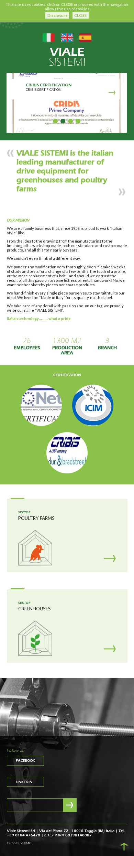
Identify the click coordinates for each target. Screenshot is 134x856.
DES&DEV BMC (19, 843)
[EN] (67, 37)
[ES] (85, 37)
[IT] (49, 37)
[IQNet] (41, 405)
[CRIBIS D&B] (67, 452)
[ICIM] (92, 405)
